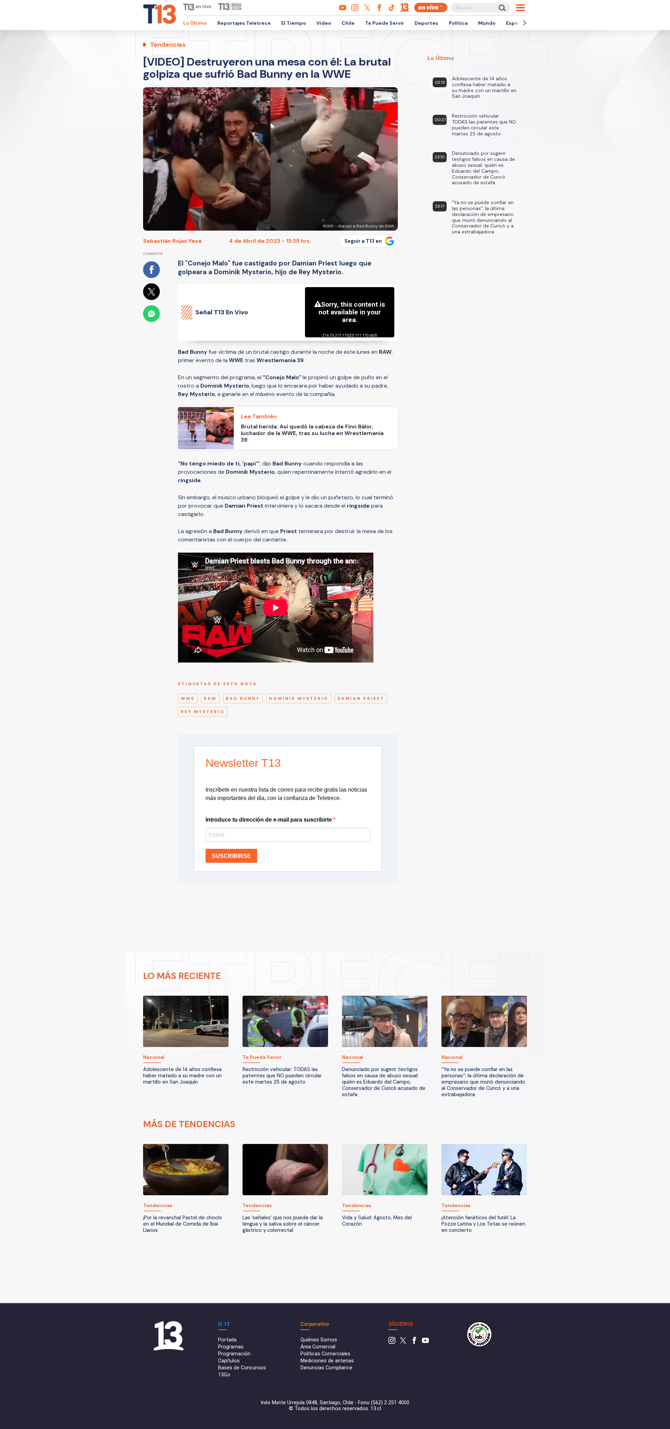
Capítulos (229, 1361)
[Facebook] (414, 1342)
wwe (188, 698)
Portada (227, 1340)
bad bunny (243, 698)
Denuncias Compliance (326, 1368)
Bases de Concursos (242, 1368)
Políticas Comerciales (325, 1354)
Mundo (487, 23)
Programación (234, 1354)
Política (458, 23)
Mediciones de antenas (327, 1361)
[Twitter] (403, 1342)
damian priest (361, 698)
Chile (348, 23)
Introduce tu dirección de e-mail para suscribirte (269, 820)
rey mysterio (203, 711)
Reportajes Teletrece (244, 23)
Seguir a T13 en (363, 241)
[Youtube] (425, 1342)
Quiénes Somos (318, 1340)
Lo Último (195, 23)
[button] (523, 23)
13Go (224, 1375)
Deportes (426, 23)
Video (324, 23)
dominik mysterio (298, 698)
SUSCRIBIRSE (231, 856)
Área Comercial (317, 1347)
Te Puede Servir (384, 23)
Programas (231, 1347)
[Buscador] (501, 7)
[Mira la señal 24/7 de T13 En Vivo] (430, 7)
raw (210, 698)
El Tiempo (293, 23)
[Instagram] (391, 1342)
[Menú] (520, 8)
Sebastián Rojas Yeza (172, 241)
